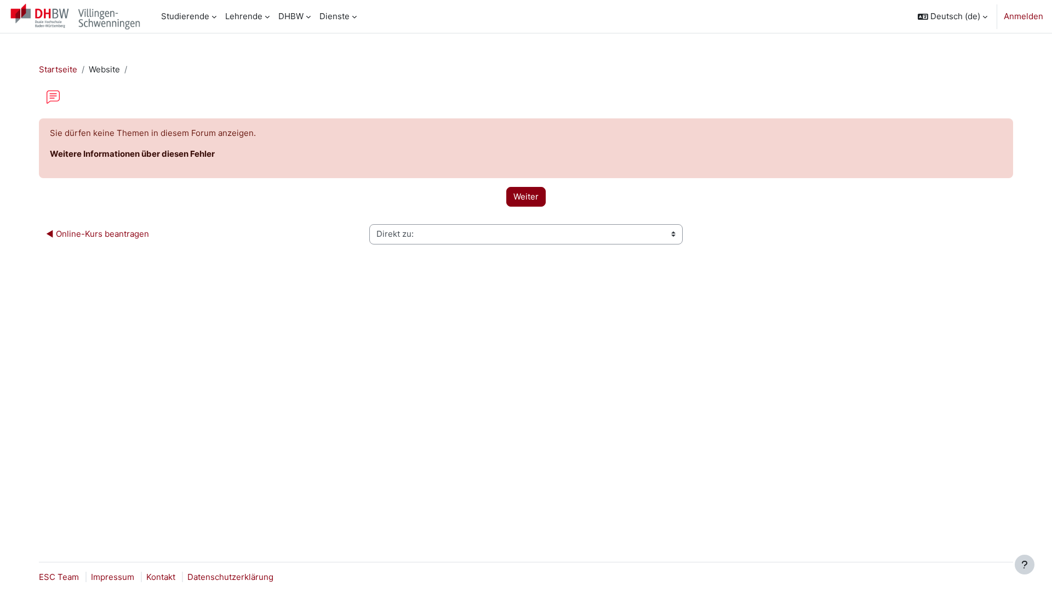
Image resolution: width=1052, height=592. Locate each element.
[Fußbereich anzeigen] (1024, 564)
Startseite (58, 69)
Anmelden (1023, 16)
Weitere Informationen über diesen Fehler (132, 154)
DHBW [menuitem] (291, 16)
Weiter (526, 196)
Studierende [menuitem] (185, 16)
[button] (952, 16)
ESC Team (59, 577)
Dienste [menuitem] (334, 16)
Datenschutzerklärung (230, 577)
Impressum (112, 577)
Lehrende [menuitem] (243, 16)
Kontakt (160, 577)
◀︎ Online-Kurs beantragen (97, 234)
